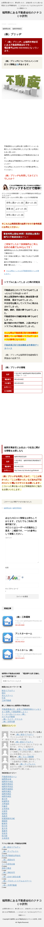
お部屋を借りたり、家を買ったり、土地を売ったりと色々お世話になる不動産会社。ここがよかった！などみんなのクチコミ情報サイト (22, 912)
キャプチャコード (11, 589)
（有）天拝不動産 (9, 885)
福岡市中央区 (7, 782)
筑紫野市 (5, 801)
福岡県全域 (7, 508)
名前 (7, 567)
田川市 (4, 826)
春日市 (4, 799)
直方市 (4, 828)
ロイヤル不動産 (8, 717)
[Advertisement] (22, 122)
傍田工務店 (6, 868)
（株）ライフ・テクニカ (12, 719)
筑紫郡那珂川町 (8, 819)
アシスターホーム (23, 633)
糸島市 (4, 816)
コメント (8, 538)
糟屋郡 (4, 821)
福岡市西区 (6, 794)
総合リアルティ (8, 691)
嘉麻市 (4, 831)
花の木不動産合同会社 (11, 856)
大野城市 (5, 804)
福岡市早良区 (7, 786)
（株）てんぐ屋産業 (25, 749)
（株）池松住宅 (8, 872)
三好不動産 (6, 700)
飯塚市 (4, 823)
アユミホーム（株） (24, 650)
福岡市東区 (6, 791)
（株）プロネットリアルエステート (17, 881)
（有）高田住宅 (8, 860)
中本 (4, 698)
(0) (17, 64)
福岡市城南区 (7, 789)
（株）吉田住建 (8, 722)
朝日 (4, 693)
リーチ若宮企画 (8, 864)
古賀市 (4, 811)
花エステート (7, 695)
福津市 (4, 814)
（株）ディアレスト (27, 764)
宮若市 (4, 833)
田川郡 (4, 836)
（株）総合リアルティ (24, 734)
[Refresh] (22, 577)
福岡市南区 (6, 796)
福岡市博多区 (17, 508)
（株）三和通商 (22, 617)
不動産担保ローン (9, 777)
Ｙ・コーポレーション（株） (14, 714)
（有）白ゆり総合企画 (11, 877)
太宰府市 (5, 809)
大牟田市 (5, 838)
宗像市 (4, 806)
